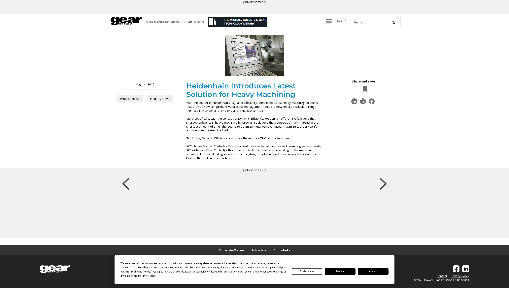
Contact (442, 276)
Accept (373, 271)
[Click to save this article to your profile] (363, 88)
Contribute (282, 250)
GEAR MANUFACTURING (163, 22)
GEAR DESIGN (194, 22)
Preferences (307, 271)
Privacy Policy (460, 276)
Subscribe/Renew (232, 250)
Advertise (259, 250)
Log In (341, 20)
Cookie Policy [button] (235, 271)
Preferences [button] (149, 275)
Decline (340, 271)
